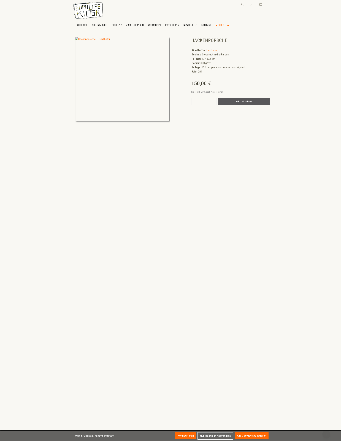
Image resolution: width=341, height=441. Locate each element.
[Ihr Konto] (251, 3)
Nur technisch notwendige (215, 435)
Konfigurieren (186, 435)
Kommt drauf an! (104, 435)
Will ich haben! (244, 101)
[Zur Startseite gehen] (88, 10)
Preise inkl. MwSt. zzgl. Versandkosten (207, 92)
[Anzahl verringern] (195, 101)
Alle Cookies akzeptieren (251, 435)
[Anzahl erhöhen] (213, 101)
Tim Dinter (212, 50)
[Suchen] (242, 3)
